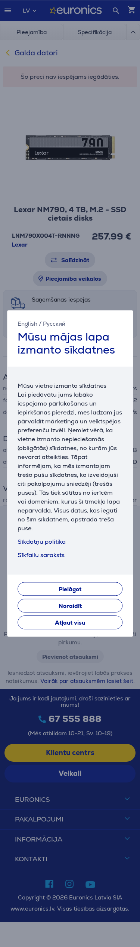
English (27, 323)
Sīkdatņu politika (42, 542)
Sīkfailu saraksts (41, 555)
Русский (54, 323)
